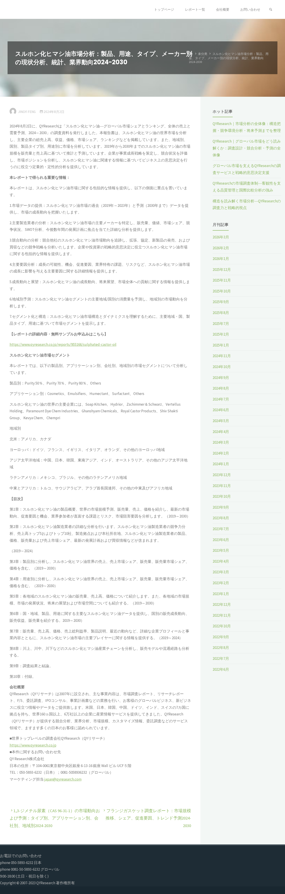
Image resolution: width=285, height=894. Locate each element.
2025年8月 (221, 312)
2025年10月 (222, 291)
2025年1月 (221, 345)
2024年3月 (221, 442)
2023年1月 (221, 593)
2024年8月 (221, 388)
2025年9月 (221, 301)
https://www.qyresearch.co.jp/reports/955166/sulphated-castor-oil (63, 344)
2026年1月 (221, 258)
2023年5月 (221, 550)
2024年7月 (221, 399)
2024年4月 (221, 431)
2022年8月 (221, 647)
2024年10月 (222, 366)
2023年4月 (221, 561)
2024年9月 (221, 377)
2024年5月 (221, 420)
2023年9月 (221, 507)
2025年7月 (221, 323)
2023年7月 (221, 528)
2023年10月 (222, 496)
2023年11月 (222, 485)
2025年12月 (222, 269)
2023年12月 (222, 474)
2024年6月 (221, 409)
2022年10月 (222, 626)
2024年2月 (221, 453)
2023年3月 (221, 572)
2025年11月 (222, 280)
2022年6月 (221, 669)
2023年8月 (221, 517)
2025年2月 (221, 334)
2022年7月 (221, 658)
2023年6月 (221, 539)
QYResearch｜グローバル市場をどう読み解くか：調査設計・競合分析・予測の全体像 (247, 148)
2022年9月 (221, 636)
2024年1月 (221, 463)
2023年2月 (221, 582)
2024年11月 (222, 355)
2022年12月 (222, 604)
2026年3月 (221, 237)
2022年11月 (222, 615)
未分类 (202, 54)
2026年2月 (221, 248)
